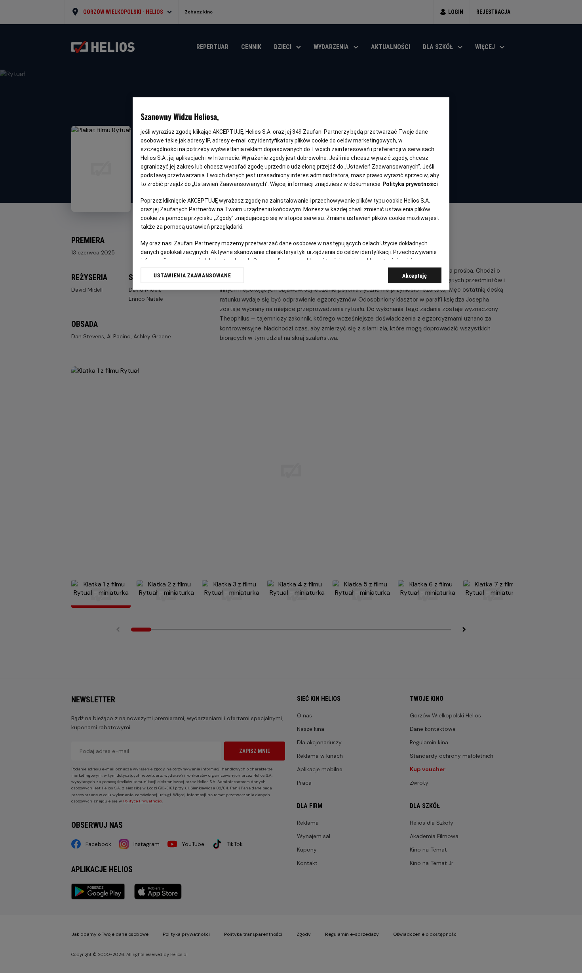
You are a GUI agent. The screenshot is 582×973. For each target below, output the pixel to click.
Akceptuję (414, 276)
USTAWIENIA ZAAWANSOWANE (192, 275)
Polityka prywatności (410, 184)
